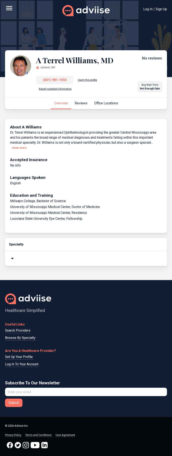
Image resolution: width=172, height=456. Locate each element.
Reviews (81, 103)
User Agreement (65, 435)
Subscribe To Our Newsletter (32, 382)
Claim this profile (87, 80)
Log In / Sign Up (155, 9)
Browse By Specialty (20, 338)
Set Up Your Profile (19, 357)
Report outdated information (55, 89)
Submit (14, 403)
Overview (61, 103)
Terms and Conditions (38, 435)
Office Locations (106, 103)
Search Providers (17, 330)
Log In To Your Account (21, 364)
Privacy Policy (13, 435)
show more (19, 147)
